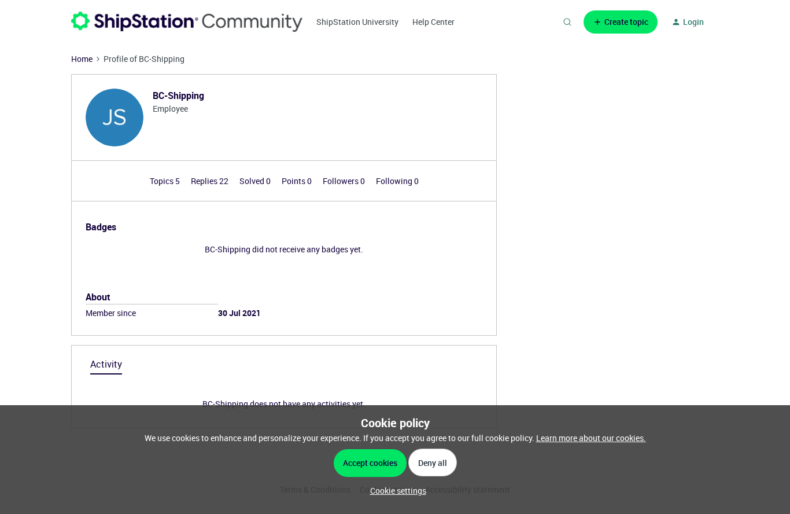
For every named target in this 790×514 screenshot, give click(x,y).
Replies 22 (210, 180)
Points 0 (297, 180)
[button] (621, 22)
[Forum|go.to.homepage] (186, 22)
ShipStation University (357, 21)
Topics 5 (166, 180)
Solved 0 (255, 180)
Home (82, 58)
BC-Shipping (178, 95)
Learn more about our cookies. (591, 437)
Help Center (433, 21)
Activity (106, 364)
